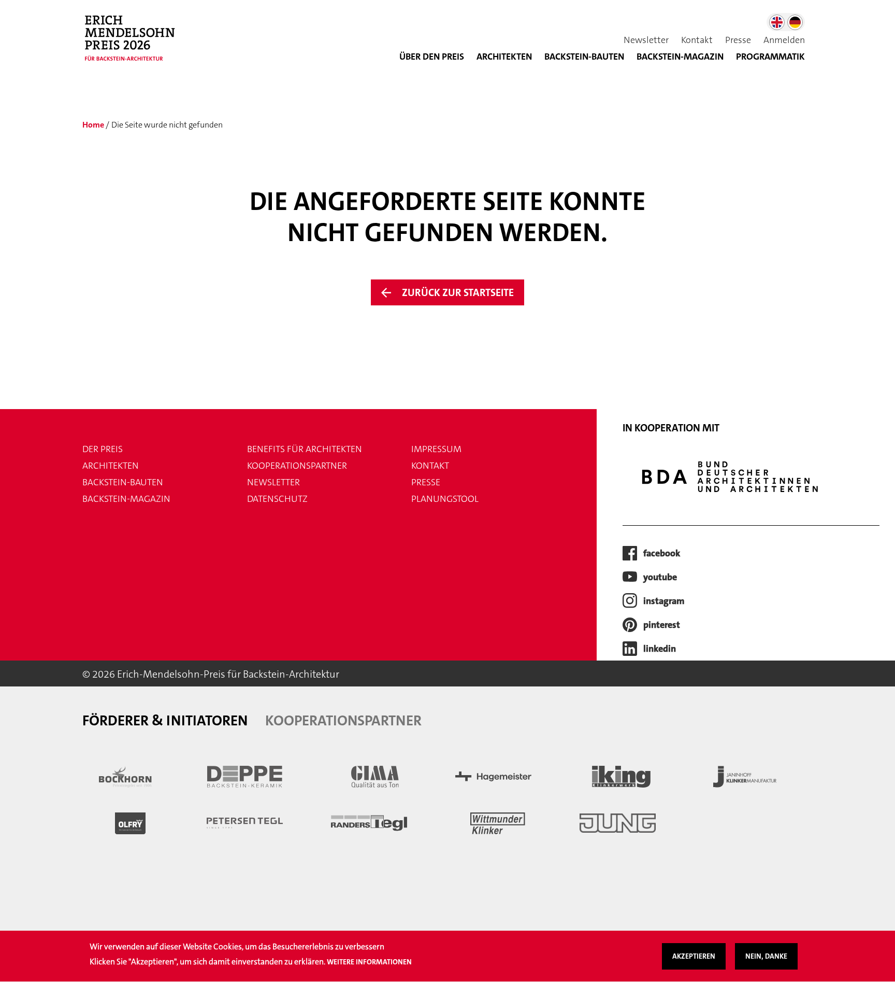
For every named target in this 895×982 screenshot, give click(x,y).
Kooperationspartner (297, 465)
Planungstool (445, 499)
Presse (738, 40)
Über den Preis (431, 56)
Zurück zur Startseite (458, 292)
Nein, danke (766, 956)
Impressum (436, 449)
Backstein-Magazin (126, 499)
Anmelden (784, 40)
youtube (660, 577)
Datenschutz (277, 499)
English (777, 22)
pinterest (661, 625)
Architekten (504, 56)
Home (93, 124)
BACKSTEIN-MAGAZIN (680, 56)
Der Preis (102, 449)
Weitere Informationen (369, 961)
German (795, 22)
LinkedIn (659, 648)
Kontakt (697, 40)
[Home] (134, 44)
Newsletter (646, 40)
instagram (664, 601)
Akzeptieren (693, 956)
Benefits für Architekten (304, 449)
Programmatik (770, 56)
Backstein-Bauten (584, 56)
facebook (661, 553)
